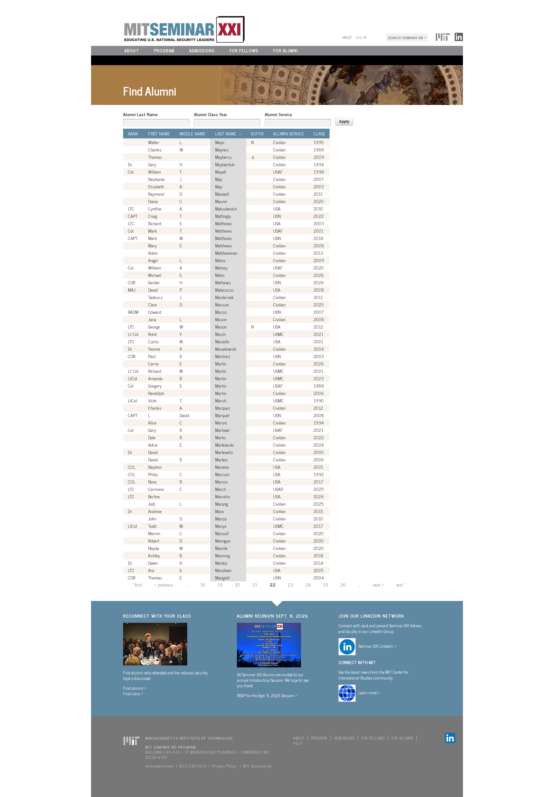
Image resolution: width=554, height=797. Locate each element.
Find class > (133, 693)
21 (255, 584)
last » (401, 584)
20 (237, 584)
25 (325, 584)
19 (220, 584)
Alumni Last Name (140, 114)
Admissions (202, 50)
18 (202, 584)
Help (347, 37)
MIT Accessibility (257, 766)
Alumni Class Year (210, 114)
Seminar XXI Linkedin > (377, 645)
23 (290, 584)
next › (378, 584)
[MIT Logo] (443, 36)
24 (308, 584)
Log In (361, 37)
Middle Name (193, 133)
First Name (159, 133)
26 (343, 584)
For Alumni (285, 50)
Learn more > (369, 692)
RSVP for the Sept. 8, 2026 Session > (267, 695)
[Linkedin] (459, 36)
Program (164, 50)
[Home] (168, 28)
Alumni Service (278, 114)
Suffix (257, 133)
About (131, 50)
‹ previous (164, 584)
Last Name (225, 133)
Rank (133, 133)
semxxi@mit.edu (159, 766)
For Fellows (244, 50)
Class (319, 133)
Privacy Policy (224, 766)
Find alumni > (135, 687)
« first (137, 584)
